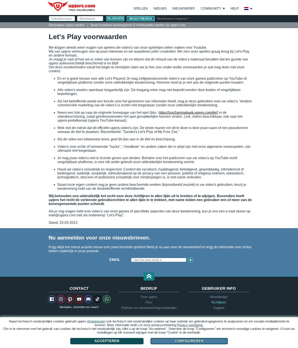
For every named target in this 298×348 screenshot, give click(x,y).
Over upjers (148, 297)
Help (234, 8)
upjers (72, 6)
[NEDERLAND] (248, 9)
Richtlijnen (218, 302)
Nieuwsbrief (183, 8)
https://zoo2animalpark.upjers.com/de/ (188, 112)
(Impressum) (96, 321)
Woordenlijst (219, 297)
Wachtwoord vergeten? (173, 18)
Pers (149, 302)
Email (114, 260)
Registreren (140, 18)
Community (211, 8)
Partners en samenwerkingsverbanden (148, 308)
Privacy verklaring (189, 325)
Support (218, 308)
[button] (149, 277)
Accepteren (106, 341)
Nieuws (160, 8)
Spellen (140, 8)
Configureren (189, 341)
